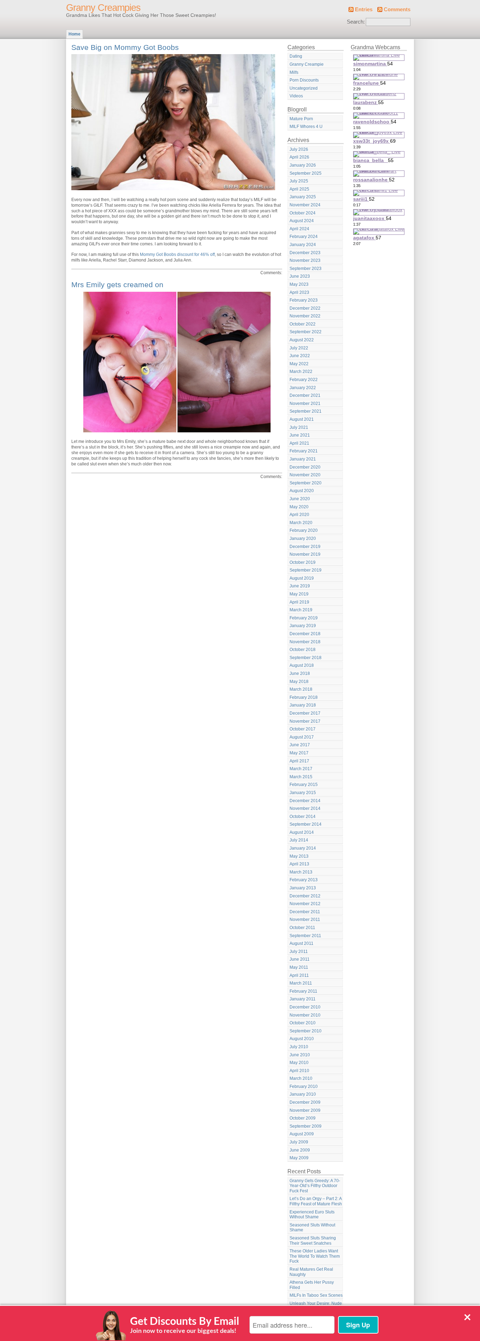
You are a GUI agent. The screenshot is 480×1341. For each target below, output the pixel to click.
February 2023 (304, 300)
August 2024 (302, 220)
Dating (296, 56)
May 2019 (299, 594)
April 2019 (299, 602)
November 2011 (305, 919)
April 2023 (299, 292)
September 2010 (306, 1031)
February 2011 (303, 991)
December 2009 (305, 1102)
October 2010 (303, 1022)
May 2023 (299, 284)
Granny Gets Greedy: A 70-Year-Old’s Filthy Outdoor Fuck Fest (315, 1185)
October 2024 (303, 213)
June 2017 (300, 744)
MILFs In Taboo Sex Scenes (316, 1295)
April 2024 (299, 228)
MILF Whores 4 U (306, 126)
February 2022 (304, 379)
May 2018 (299, 681)
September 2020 (306, 483)
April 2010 (299, 1070)
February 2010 (304, 1086)
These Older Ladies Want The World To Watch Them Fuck (315, 1256)
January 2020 (303, 538)
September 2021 (306, 411)
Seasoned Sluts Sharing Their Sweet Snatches (313, 1241)
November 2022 (305, 316)
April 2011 (299, 975)
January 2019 (303, 625)
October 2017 (303, 729)
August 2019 (302, 578)
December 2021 (305, 395)
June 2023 (300, 276)
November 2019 (305, 554)
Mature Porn (301, 118)
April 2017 (299, 761)
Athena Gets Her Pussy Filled (312, 1285)
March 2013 (301, 872)
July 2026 (299, 149)
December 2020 (305, 467)
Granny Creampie (307, 64)
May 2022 (299, 363)
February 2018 (304, 697)
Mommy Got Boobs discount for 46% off (177, 254)
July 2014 (299, 840)
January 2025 (303, 196)
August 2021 (302, 419)
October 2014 (303, 816)
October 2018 (303, 649)
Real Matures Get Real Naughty (311, 1272)
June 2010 (300, 1054)
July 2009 (299, 1142)
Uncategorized (304, 88)
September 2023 (306, 268)
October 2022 (303, 324)
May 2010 (299, 1062)
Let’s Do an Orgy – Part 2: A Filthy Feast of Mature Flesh (316, 1201)
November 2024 (305, 204)
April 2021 (299, 443)
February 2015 (304, 784)
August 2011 (301, 943)
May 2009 (299, 1157)
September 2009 (306, 1126)
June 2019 (300, 586)
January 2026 (303, 165)
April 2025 (299, 189)
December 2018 (305, 633)
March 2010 (301, 1078)
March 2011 (301, 983)
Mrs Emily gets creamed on (117, 285)
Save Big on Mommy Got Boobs (125, 47)
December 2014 (305, 800)
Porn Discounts (304, 80)
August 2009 (302, 1134)
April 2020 (299, 514)
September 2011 (305, 935)
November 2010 (305, 1015)
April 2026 (299, 157)
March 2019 (301, 609)
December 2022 (305, 308)
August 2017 (302, 737)
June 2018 (300, 673)
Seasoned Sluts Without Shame (312, 1228)
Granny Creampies (103, 7)
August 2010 (302, 1038)
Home (74, 34)
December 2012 (305, 896)
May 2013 (299, 856)
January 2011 (303, 999)
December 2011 (305, 911)
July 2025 (299, 181)
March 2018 (301, 689)
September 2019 (306, 570)
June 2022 (300, 355)
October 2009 (303, 1118)
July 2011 (299, 951)
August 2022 (302, 339)
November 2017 (305, 721)
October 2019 (303, 562)
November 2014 (305, 808)
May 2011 (299, 967)
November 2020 (305, 474)
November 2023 (305, 260)
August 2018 (302, 665)
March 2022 (301, 371)
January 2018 (303, 705)
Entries (363, 9)
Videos (296, 96)
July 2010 (299, 1046)
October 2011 (302, 927)
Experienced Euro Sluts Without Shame (312, 1215)
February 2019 (304, 617)
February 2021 (304, 451)
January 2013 (303, 887)
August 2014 (302, 832)
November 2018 (305, 641)
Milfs (294, 72)
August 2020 (302, 490)
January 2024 (303, 244)
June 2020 (300, 498)
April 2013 (299, 864)
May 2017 (299, 752)
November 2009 (305, 1110)
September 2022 (306, 331)
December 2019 (305, 546)
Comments (397, 9)
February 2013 (304, 879)
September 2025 (306, 173)
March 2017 (301, 768)
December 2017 (305, 713)
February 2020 (304, 530)
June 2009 (300, 1150)
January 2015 (303, 792)
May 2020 (299, 506)
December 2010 (305, 1007)
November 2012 (305, 903)
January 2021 (303, 459)
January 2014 (303, 848)
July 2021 (299, 427)
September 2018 (306, 657)
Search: (356, 22)
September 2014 (306, 824)
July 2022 (299, 348)
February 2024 (304, 236)
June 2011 (300, 959)
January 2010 (303, 1094)
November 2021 (305, 403)
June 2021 (300, 435)
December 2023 (305, 252)
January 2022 (303, 387)
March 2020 (301, 522)
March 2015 (301, 776)
